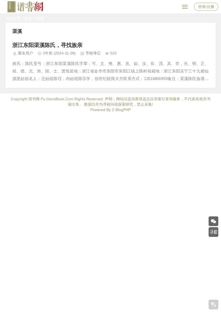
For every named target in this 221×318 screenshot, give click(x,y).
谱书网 (34, 99)
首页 (28, 18)
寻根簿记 (93, 53)
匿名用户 (25, 53)
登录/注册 (206, 7)
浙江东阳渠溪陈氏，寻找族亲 (47, 45)
